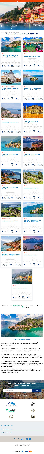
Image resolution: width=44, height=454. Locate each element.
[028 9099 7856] (41, 2)
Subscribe (37, 390)
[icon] (32, 1)
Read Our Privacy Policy (22, 395)
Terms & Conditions (20, 448)
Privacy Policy (26, 448)
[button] (2, 2)
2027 (12, 60)
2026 (8, 60)
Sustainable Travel (13, 448)
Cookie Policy (30, 448)
